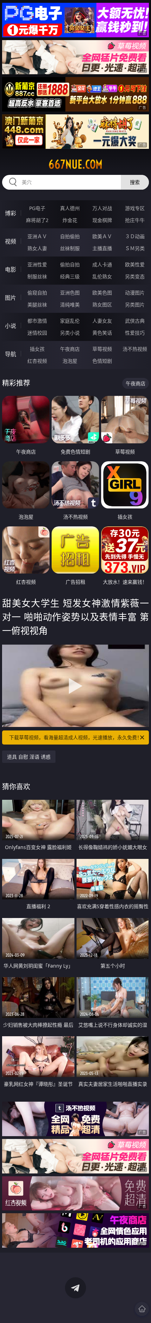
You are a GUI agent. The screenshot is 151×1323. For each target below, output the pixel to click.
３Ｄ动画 (135, 236)
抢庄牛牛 (135, 220)
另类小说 (70, 332)
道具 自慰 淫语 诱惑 (29, 756)
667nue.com (75, 164)
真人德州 (70, 208)
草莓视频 (102, 349)
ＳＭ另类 (135, 248)
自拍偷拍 (70, 236)
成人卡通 (102, 264)
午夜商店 (70, 349)
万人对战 (102, 208)
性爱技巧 (135, 332)
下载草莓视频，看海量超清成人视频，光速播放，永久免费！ (75, 737)
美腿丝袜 (37, 304)
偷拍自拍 (70, 264)
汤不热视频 (135, 349)
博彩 (10, 213)
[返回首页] (142, 1309)
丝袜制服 (70, 248)
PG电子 (37, 208)
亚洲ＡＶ (37, 236)
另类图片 (135, 304)
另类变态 (135, 276)
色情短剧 (102, 360)
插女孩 (37, 349)
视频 (10, 241)
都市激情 (37, 320)
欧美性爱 (135, 264)
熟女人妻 (37, 248)
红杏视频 (37, 360)
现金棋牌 (102, 220)
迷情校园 (37, 332)
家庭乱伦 (70, 320)
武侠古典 (135, 320)
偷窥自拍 (37, 292)
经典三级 (70, 276)
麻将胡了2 (37, 220)
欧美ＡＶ (102, 236)
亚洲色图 (70, 292)
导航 (10, 354)
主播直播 (102, 248)
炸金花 (70, 220)
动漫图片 (135, 292)
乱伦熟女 (102, 276)
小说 (10, 326)
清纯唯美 (70, 304)
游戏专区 (135, 208)
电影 (10, 269)
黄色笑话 (102, 332)
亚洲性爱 (37, 264)
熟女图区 (102, 304)
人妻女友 (102, 320)
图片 (10, 298)
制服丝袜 (37, 276)
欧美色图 (102, 292)
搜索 (135, 182)
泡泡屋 (70, 360)
